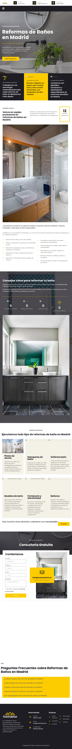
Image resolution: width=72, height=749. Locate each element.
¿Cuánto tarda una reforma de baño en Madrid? (23, 687)
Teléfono (8, 565)
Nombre (7, 558)
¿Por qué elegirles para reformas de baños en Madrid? (25, 695)
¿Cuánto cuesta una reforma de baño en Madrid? (23, 679)
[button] (3, 8)
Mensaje (7, 579)
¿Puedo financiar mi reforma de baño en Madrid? (23, 691)
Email (39, 2)
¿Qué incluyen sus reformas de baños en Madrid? (23, 683)
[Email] (34, 3)
